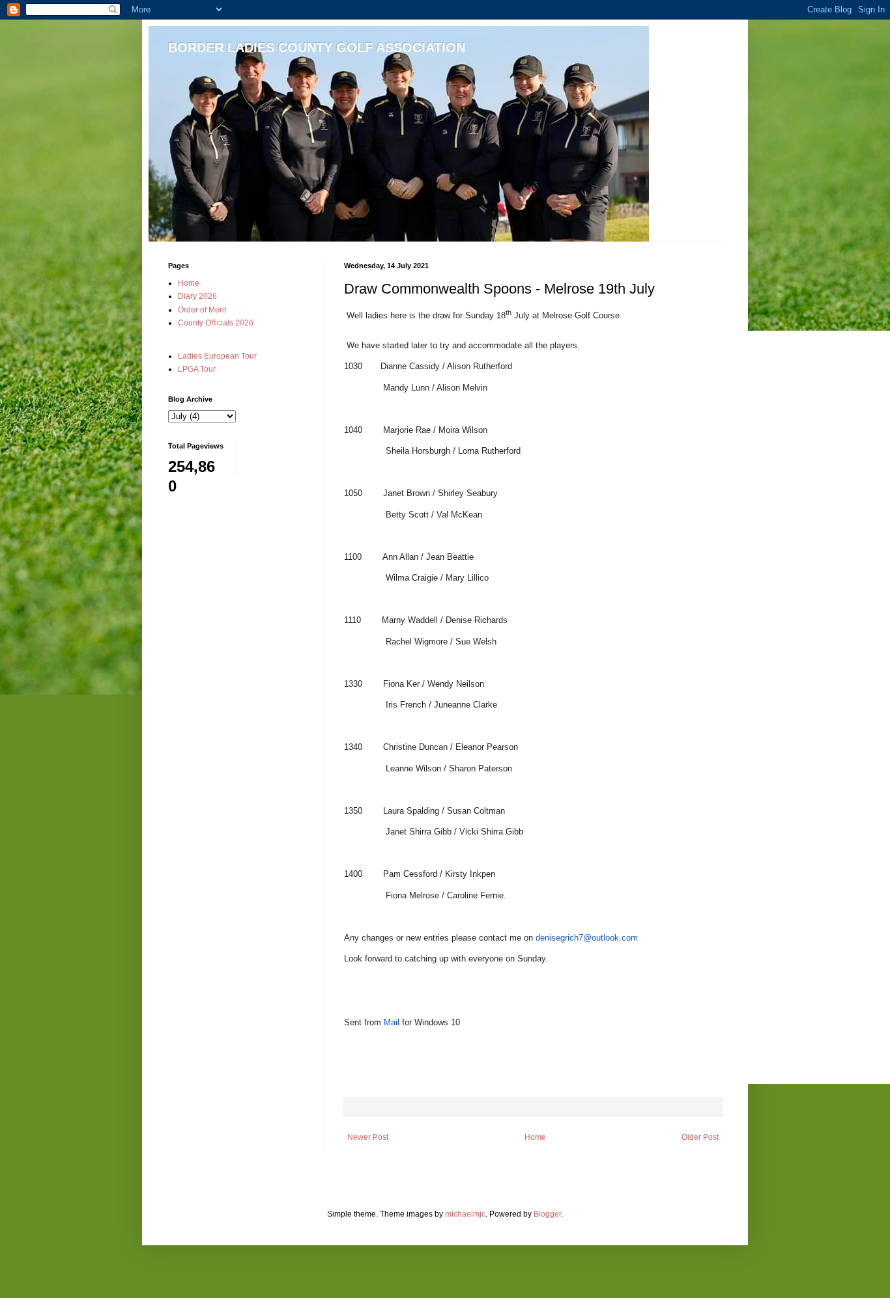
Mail (391, 1022)
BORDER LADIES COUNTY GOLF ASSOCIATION (316, 47)
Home (535, 1137)
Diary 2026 (197, 296)
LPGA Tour (197, 369)
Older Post (700, 1137)
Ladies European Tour (217, 356)
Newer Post (367, 1137)
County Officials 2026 (215, 322)
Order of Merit (202, 309)
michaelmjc (465, 1214)
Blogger (547, 1214)
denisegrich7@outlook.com (587, 938)
